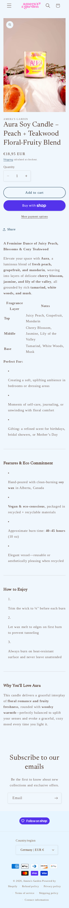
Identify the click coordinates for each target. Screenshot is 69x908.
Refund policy (30, 886)
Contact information (37, 899)
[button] (9, 6)
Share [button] (11, 229)
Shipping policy (48, 893)
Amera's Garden (32, 880)
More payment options (34, 216)
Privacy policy (52, 886)
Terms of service (24, 893)
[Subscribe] (56, 798)
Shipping (8, 159)
